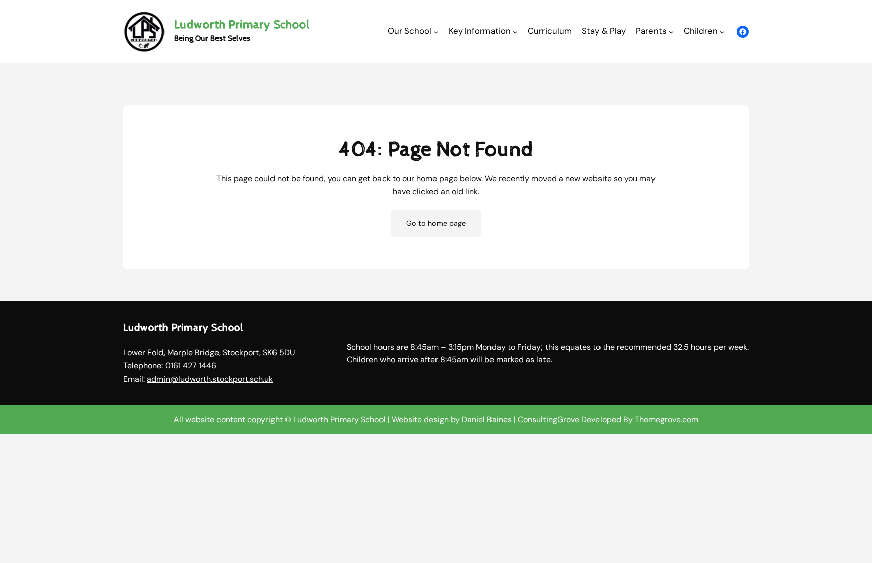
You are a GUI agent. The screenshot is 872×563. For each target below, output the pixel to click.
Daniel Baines (487, 419)
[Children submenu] (722, 31)
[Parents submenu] (671, 31)
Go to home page (436, 223)
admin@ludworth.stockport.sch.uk (210, 378)
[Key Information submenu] (515, 31)
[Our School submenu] (436, 31)
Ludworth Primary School (242, 25)
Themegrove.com (666, 419)
